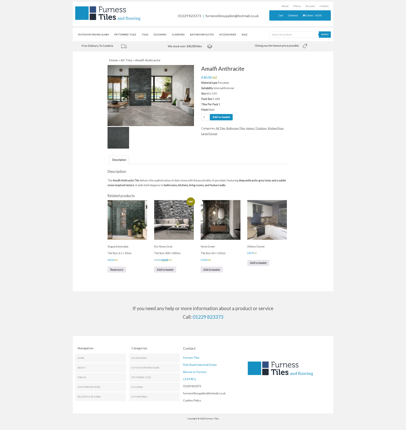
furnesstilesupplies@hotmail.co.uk (232, 16)
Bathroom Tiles (235, 128)
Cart (280, 15)
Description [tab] (119, 159)
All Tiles (126, 60)
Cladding (178, 34)
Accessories (227, 34)
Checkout (293, 15)
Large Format (209, 133)
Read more (116, 269)
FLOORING (160, 34)
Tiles (145, 34)
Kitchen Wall (139, 396)
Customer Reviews (89, 387)
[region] (116, 46)
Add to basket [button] (165, 269)
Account (310, 5)
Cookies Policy (192, 400)
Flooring (137, 387)
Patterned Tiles (125, 34)
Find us (297, 5)
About (285, 5)
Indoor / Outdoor (256, 128)
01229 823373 (189, 16)
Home (113, 60)
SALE (245, 34)
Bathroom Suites (202, 34)
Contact (324, 5)
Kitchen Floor (276, 128)
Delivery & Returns (89, 396)
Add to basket (221, 117)
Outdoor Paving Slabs (93, 34)
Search (324, 34)
